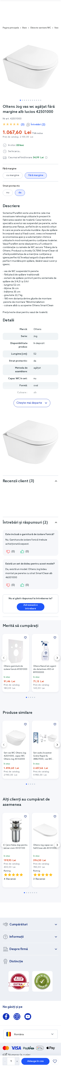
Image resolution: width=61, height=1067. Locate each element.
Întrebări (38, 124)
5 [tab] (28, 100)
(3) (22, 124)
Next (57, 658)
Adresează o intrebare (30, 607)
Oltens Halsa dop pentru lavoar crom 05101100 (15, 846)
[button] (46, 157)
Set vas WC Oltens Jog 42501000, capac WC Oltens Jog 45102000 (15, 756)
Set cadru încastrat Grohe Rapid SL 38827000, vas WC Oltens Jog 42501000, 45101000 (44, 756)
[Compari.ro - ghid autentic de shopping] (42, 981)
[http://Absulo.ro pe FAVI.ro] (18, 981)
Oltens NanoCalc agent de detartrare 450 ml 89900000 (44, 669)
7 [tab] (32, 100)
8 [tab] (34, 100)
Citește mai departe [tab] (29, 403)
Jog (35, 336)
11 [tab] (40, 100)
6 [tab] (30, 100)
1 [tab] (20, 100)
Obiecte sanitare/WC (40, 28)
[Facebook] (6, 1017)
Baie (24, 28)
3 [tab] (24, 100)
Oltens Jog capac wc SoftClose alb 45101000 (45, 846)
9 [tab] (36, 100)
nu (7, 192)
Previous (3, 658)
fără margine (35, 175)
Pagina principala (11, 28)
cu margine (12, 175)
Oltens (37, 329)
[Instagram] (17, 1017)
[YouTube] (27, 1017)
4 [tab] (26, 100)
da (19, 192)
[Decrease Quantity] (5, 1061)
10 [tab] (38, 100)
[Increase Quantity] (17, 1061)
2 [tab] (22, 100)
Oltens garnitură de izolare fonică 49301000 (15, 668)
